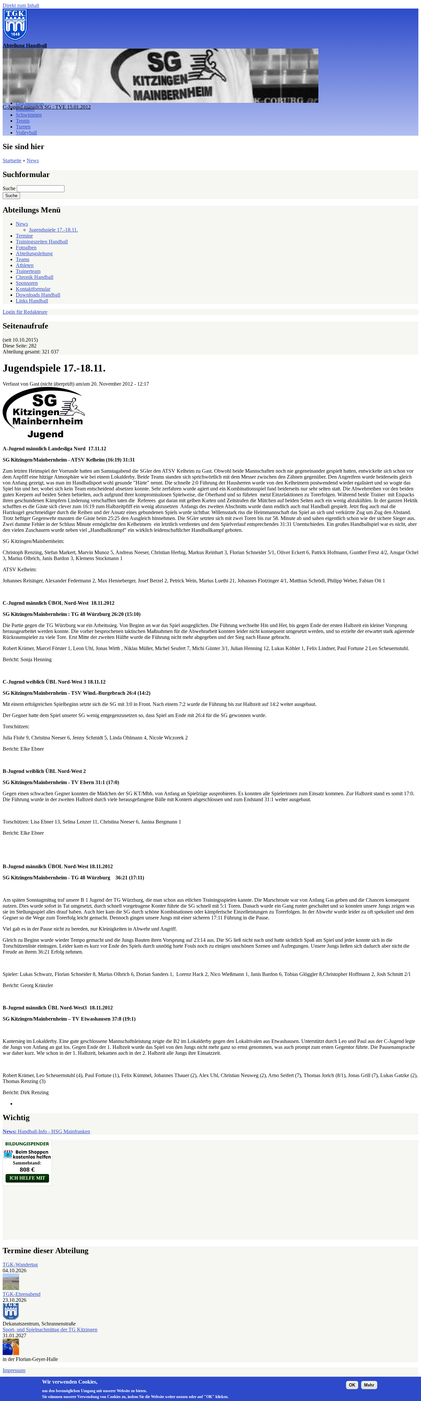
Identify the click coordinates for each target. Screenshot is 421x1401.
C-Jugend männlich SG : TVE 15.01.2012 (47, 107)
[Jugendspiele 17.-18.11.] (44, 437)
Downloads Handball (38, 295)
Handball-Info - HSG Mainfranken (46, 1131)
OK (352, 1385)
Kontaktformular (33, 289)
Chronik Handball (34, 277)
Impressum (14, 1370)
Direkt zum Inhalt (21, 5)
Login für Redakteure (25, 312)
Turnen (23, 126)
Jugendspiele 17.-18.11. (53, 230)
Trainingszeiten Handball (42, 241)
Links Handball (32, 301)
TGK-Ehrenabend (21, 1294)
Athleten (25, 265)
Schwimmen (29, 115)
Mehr (369, 1385)
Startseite (12, 160)
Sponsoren (27, 283)
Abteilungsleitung (34, 253)
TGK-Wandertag (20, 1264)
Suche (10, 188)
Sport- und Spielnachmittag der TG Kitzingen (50, 1329)
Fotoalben (26, 247)
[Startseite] (15, 39)
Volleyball (26, 132)
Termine (24, 235)
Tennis (23, 121)
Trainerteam (28, 271)
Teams (22, 259)
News (33, 160)
